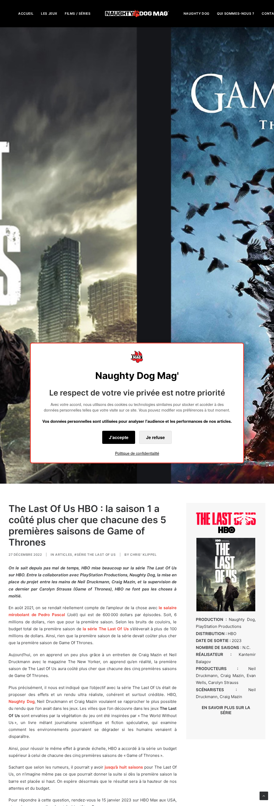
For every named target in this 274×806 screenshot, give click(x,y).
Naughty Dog (22, 701)
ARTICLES (63, 555)
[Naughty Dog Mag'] (137, 13)
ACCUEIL (25, 13)
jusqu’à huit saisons (124, 767)
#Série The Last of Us (95, 555)
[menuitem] (25, 13)
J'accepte (118, 437)
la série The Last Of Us (105, 628)
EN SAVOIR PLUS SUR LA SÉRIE (226, 710)
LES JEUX (49, 13)
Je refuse (155, 437)
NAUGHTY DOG (197, 13)
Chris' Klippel (143, 555)
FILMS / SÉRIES (77, 13)
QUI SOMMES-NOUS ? (235, 13)
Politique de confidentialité (137, 453)
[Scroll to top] (264, 795)
